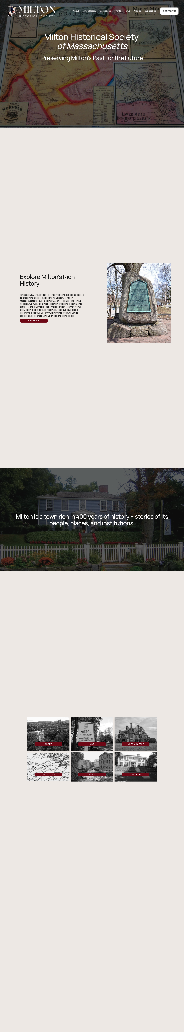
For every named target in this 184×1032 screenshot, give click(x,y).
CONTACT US (169, 11)
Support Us (150, 10)
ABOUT (48, 744)
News (127, 10)
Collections (105, 10)
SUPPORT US (136, 774)
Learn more (34, 320)
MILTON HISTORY (136, 744)
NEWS (92, 774)
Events (117, 10)
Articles (137, 10)
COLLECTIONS (48, 774)
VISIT (92, 744)
